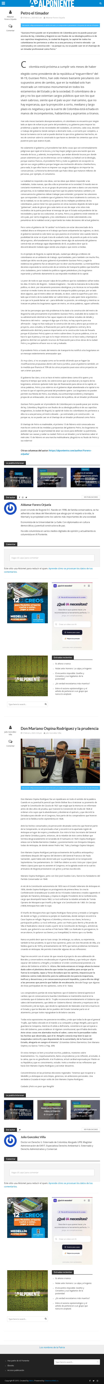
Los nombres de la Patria (52, 1347)
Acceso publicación (15, 1370)
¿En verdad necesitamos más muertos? (51, 478)
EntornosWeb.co (51, 1380)
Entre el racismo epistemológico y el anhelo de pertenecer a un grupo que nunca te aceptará (85, 477)
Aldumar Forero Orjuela (10, 17)
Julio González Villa (10, 733)
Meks (31, 1380)
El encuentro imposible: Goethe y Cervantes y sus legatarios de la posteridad (69, 676)
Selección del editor (48, 474)
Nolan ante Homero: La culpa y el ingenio (73, 668)
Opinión (19, 474)
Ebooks (10, 1365)
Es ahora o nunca (19, 477)
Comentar (10, 30)
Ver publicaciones (91, 497)
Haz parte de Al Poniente (18, 1360)
